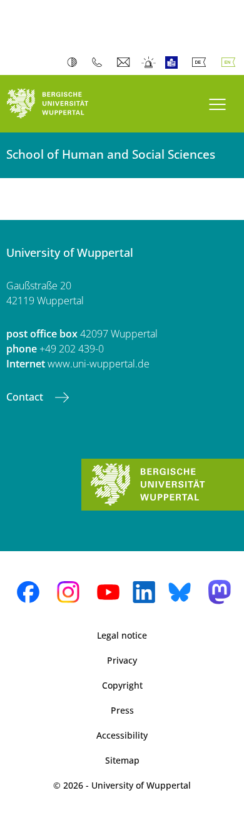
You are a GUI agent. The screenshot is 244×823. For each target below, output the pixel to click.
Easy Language (174, 62)
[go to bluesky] (179, 592)
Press (122, 710)
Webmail (125, 62)
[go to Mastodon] (219, 592)
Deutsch (201, 62)
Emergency (149, 62)
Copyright (122, 685)
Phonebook (100, 62)
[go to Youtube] (108, 592)
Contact (26, 397)
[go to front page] (61, 104)
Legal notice (122, 635)
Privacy (122, 660)
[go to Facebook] (28, 592)
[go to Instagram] (68, 592)
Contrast (75, 62)
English (231, 62)
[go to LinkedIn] (144, 592)
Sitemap (122, 760)
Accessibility (122, 735)
